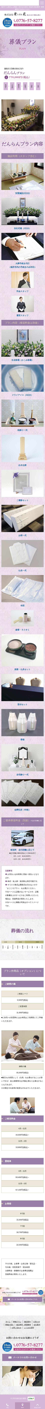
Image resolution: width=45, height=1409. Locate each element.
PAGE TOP (37, 1407)
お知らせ (36, 1322)
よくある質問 (29, 1328)
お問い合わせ (16, 1328)
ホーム (8, 1322)
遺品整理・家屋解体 (23, 1325)
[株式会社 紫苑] (22, 14)
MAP (22, 1407)
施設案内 (27, 1322)
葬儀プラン (17, 1322)
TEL (7, 1407)
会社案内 (37, 1325)
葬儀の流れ (9, 1325)
